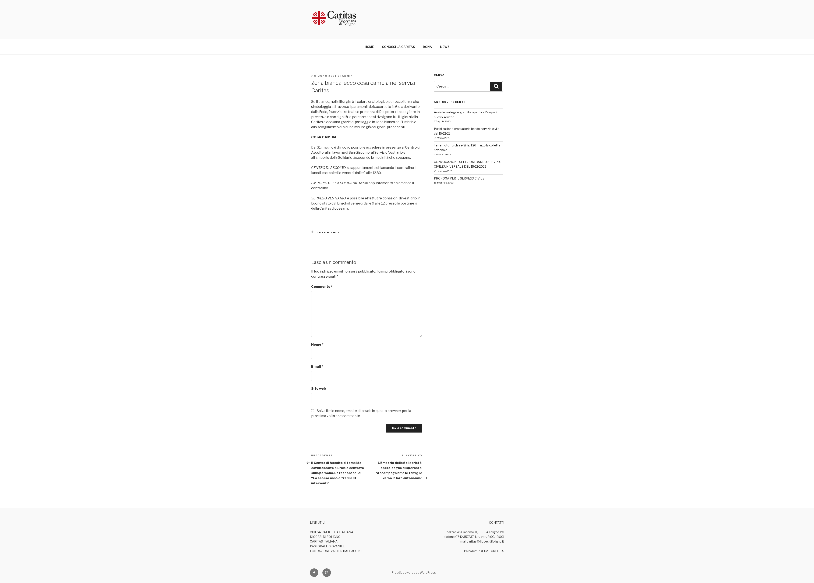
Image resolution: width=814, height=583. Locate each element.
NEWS (444, 47)
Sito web (318, 389)
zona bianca (328, 232)
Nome (317, 344)
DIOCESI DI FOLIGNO (325, 536)
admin (347, 75)
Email (317, 367)
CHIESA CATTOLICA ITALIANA (331, 532)
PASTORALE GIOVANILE (327, 546)
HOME (369, 47)
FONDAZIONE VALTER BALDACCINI (335, 551)
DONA (427, 47)
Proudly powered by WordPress (414, 572)
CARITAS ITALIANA (323, 541)
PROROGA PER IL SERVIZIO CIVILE (459, 178)
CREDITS (497, 551)
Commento (322, 287)
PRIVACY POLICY (476, 551)
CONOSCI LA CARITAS (398, 47)
